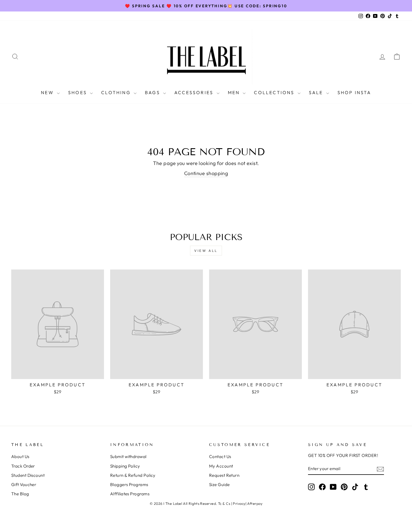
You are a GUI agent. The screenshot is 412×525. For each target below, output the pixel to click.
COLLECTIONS (275, 92)
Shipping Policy (125, 466)
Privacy (239, 503)
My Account (221, 466)
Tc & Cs (224, 503)
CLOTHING (116, 92)
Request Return (224, 475)
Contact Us (220, 456)
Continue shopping (206, 173)
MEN (235, 92)
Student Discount (28, 475)
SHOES (78, 92)
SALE (317, 92)
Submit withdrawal (128, 456)
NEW (48, 92)
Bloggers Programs (129, 484)
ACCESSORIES (194, 92)
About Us (20, 456)
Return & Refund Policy (133, 475)
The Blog (20, 493)
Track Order (23, 466)
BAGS (153, 92)
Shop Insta (354, 92)
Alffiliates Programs (129, 493)
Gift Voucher (23, 484)
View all (206, 250)
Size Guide (219, 484)
